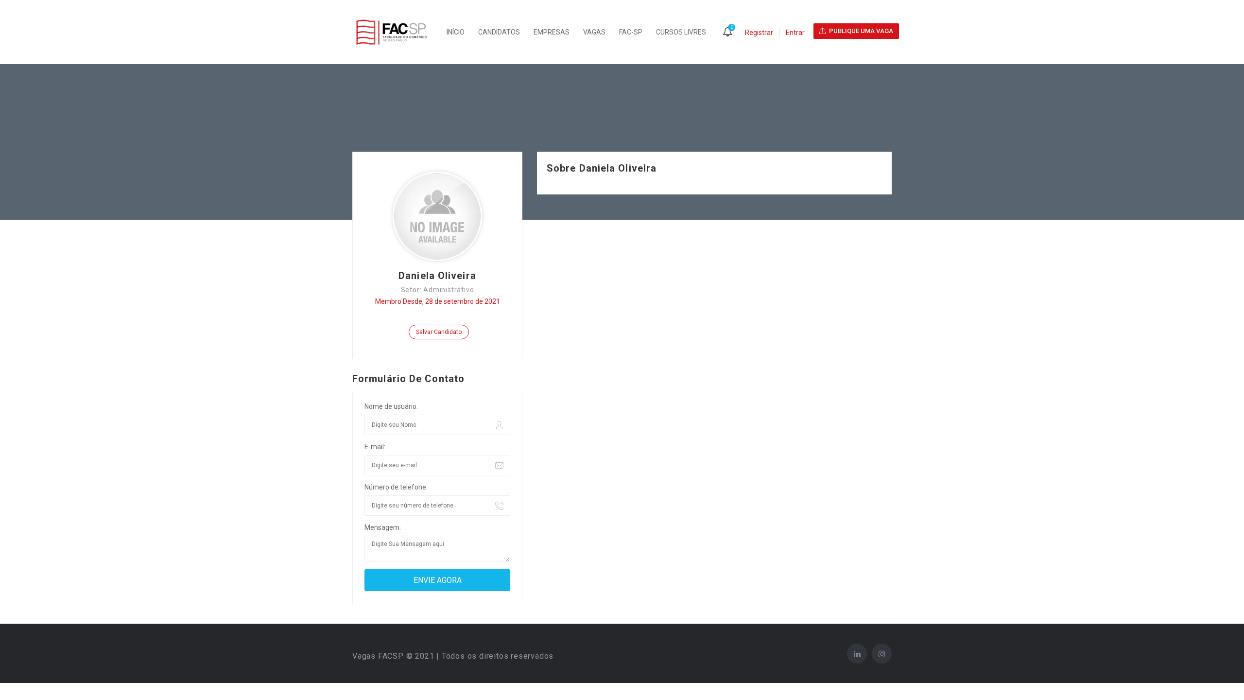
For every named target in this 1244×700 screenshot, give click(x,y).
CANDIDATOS (499, 32)
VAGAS (594, 32)
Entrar (795, 32)
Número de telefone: (396, 487)
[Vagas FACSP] (396, 32)
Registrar (759, 32)
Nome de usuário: (391, 406)
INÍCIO (456, 32)
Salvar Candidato (439, 332)
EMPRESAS (552, 32)
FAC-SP (630, 32)
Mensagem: (382, 527)
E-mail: (374, 447)
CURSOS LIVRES (681, 32)
